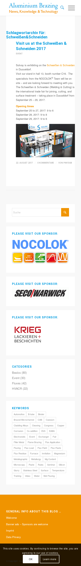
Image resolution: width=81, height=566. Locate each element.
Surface (44, 470)
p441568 (68, 163)
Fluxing (17, 447)
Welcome (11, 518)
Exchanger (44, 436)
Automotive (19, 414)
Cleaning (36, 425)
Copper (60, 425)
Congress (48, 425)
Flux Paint (42, 447)
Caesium (50, 419)
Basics (16, 372)
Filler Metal (19, 442)
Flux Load (29, 447)
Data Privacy (13, 537)
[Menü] (69, 8)
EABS (52, 430)
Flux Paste (56, 447)
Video (27, 475)
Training (17, 475)
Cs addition (32, 430)
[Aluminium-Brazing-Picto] (33, 8)
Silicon (62, 464)
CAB (40, 419)
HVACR (17, 388)
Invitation (46, 453)
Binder (41, 414)
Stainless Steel (30, 470)
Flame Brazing (34, 442)
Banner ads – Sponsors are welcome (27, 524)
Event (19, 53)
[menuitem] (60, 8)
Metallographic (21, 459)
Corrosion (18, 430)
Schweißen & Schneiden (61, 65)
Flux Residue (20, 453)
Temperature (58, 470)
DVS (43, 430)
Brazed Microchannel (24, 419)
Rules (40, 464)
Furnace (34, 453)
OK (30, 559)
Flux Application (52, 442)
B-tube (31, 414)
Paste (31, 464)
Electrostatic (20, 436)
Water (37, 475)
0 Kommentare (45, 163)
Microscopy (19, 464)
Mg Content (50, 459)
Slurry (16, 470)
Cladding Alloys (21, 425)
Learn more (49, 559)
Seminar (51, 464)
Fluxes (16, 383)
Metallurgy (36, 459)
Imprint (10, 530)
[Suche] (60, 8)
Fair (54, 436)
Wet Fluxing (49, 475)
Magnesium (59, 453)
